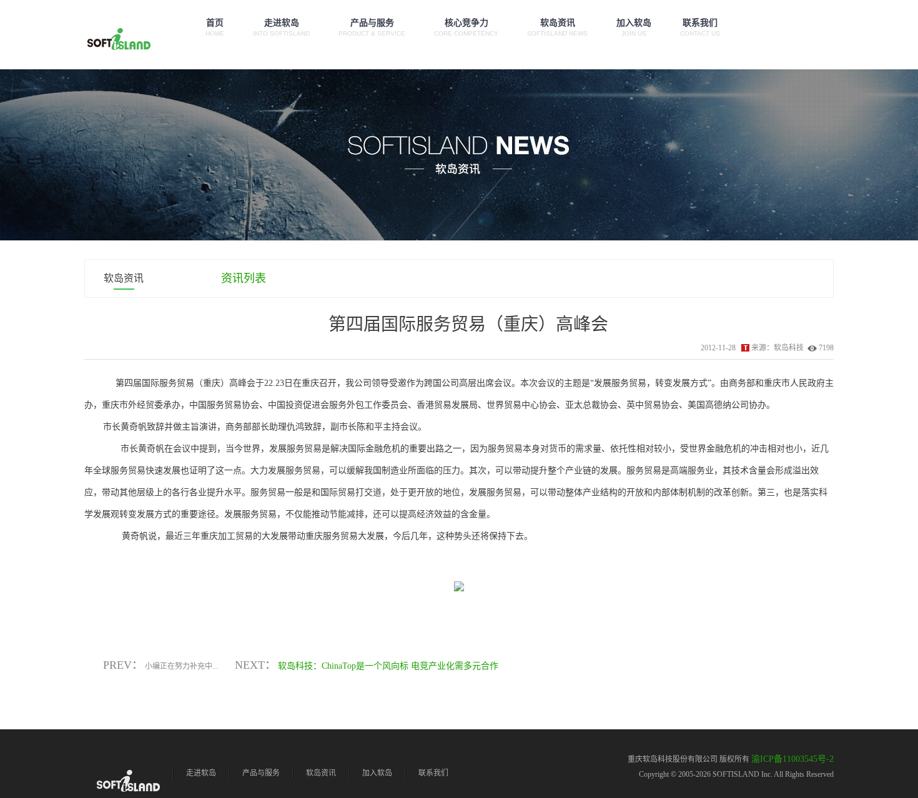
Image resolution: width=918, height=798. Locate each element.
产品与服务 (371, 27)
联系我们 (700, 27)
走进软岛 (281, 27)
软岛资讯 (557, 27)
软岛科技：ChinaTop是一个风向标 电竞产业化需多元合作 (388, 666)
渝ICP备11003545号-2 (792, 759)
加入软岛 (633, 27)
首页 (214, 27)
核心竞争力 (466, 27)
